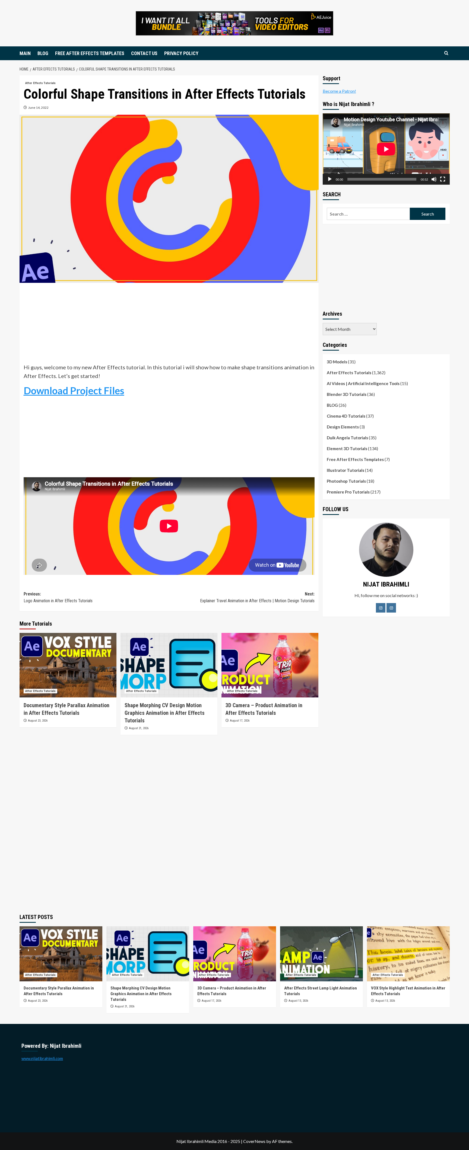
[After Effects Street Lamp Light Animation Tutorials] (321, 953)
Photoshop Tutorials (346, 481)
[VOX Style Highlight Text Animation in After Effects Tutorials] (408, 953)
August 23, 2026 (37, 720)
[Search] (446, 53)
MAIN (25, 53)
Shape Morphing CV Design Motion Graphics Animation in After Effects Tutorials (165, 713)
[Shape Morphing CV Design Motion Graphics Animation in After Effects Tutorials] (169, 665)
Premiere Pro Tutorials (348, 491)
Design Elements (343, 426)
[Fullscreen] (442, 179)
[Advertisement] (169, 325)
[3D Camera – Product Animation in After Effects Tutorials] (269, 665)
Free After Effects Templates (355, 459)
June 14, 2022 (38, 107)
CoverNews (254, 1141)
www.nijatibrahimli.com (42, 1058)
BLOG (42, 53)
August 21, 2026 (138, 728)
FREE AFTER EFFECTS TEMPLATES (89, 53)
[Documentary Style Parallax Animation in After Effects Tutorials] (68, 665)
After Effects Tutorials (40, 83)
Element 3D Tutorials (347, 448)
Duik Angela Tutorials (347, 437)
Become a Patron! (339, 91)
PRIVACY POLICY (181, 53)
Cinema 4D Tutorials (346, 416)
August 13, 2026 (298, 1000)
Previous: (58, 597)
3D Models (337, 361)
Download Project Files (74, 390)
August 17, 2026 (239, 720)
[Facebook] (380, 608)
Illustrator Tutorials (345, 470)
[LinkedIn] (391, 608)
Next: (257, 597)
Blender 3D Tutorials (346, 394)
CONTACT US (144, 53)
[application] (386, 149)
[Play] (329, 179)
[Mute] (434, 179)
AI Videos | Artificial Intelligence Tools (363, 383)
